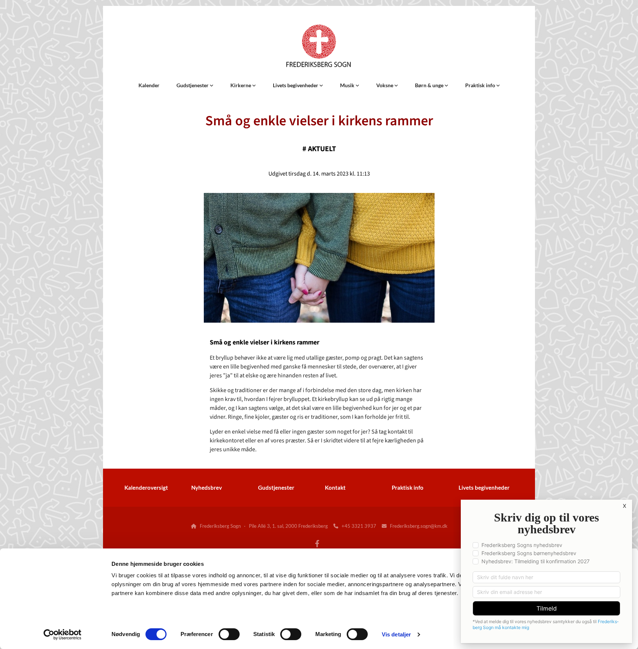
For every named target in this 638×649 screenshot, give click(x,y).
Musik (348, 85)
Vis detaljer (396, 634)
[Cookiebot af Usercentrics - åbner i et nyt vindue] (62, 634)
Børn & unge (430, 85)
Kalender (149, 85)
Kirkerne (241, 85)
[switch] (229, 634)
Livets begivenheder (296, 85)
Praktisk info (480, 85)
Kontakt (335, 487)
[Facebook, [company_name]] (317, 543)
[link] (195, 85)
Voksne (385, 85)
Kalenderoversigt (146, 487)
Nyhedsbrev (206, 487)
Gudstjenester (193, 85)
